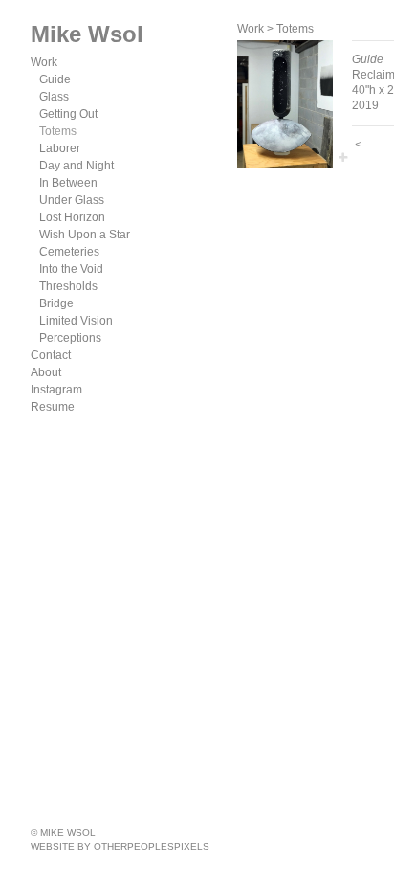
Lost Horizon (72, 217)
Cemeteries (69, 251)
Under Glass (71, 200)
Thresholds (68, 286)
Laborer (59, 148)
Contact (51, 355)
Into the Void (71, 269)
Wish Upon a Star (84, 234)
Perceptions (70, 338)
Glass (54, 96)
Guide (55, 79)
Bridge (56, 303)
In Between (68, 183)
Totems (58, 131)
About (46, 372)
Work (44, 62)
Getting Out (68, 114)
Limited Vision (76, 320)
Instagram (56, 389)
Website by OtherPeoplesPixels (120, 847)
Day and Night (76, 165)
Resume (53, 407)
